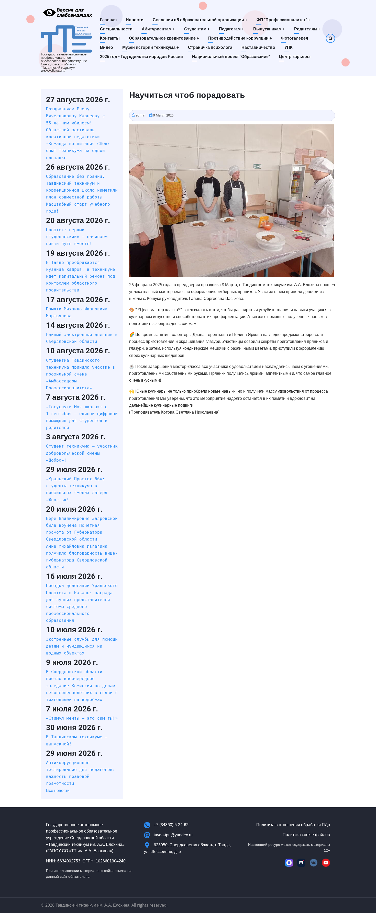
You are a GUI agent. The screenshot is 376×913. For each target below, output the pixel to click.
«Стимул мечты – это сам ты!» (82, 718)
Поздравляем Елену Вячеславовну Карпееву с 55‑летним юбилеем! (75, 116)
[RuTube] (301, 863)
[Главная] (66, 38)
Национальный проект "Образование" (231, 56)
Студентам (197, 29)
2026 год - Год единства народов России (141, 56)
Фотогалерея (294, 38)
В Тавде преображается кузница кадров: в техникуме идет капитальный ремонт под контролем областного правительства (80, 276)
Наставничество (258, 47)
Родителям (307, 29)
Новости (134, 19)
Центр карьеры (295, 56)
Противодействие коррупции (240, 38)
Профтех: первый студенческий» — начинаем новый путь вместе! (76, 236)
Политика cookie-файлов (306, 835)
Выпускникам (269, 29)
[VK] (313, 863)
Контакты (110, 38)
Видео (106, 47)
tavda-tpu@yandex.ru (173, 835)
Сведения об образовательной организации (200, 19)
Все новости (58, 790)
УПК (288, 47)
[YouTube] (326, 863)
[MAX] (289, 863)
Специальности (116, 29)
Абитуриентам (158, 29)
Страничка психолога (210, 47)
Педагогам (231, 29)
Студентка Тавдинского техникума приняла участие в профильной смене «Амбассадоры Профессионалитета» (80, 374)
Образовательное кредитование (164, 38)
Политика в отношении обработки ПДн (293, 825)
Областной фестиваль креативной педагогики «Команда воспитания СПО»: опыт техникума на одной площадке (78, 143)
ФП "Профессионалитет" (283, 19)
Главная (108, 19)
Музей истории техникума (150, 47)
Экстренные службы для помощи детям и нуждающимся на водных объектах (82, 646)
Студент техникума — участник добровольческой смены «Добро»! (82, 453)
